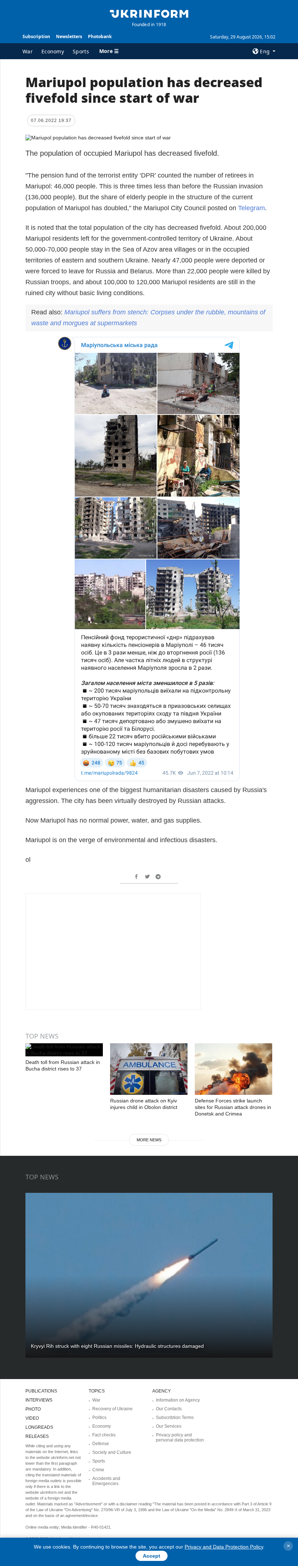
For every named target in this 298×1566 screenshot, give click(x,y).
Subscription (36, 36)
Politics (99, 1417)
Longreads (39, 1427)
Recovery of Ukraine (112, 1408)
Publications (41, 1391)
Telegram (251, 208)
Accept (151, 1556)
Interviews (38, 1400)
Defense (100, 1443)
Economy (52, 51)
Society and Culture (111, 1452)
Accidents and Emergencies (106, 1481)
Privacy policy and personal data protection (180, 1437)
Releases (37, 1436)
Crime (98, 1469)
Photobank (100, 36)
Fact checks (104, 1434)
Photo (33, 1409)
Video (32, 1418)
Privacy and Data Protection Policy (224, 1547)
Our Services (168, 1426)
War (28, 51)
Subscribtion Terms (175, 1417)
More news (149, 1140)
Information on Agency (178, 1400)
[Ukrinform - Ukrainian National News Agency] (149, 13)
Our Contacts (169, 1408)
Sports (81, 51)
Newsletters (69, 36)
